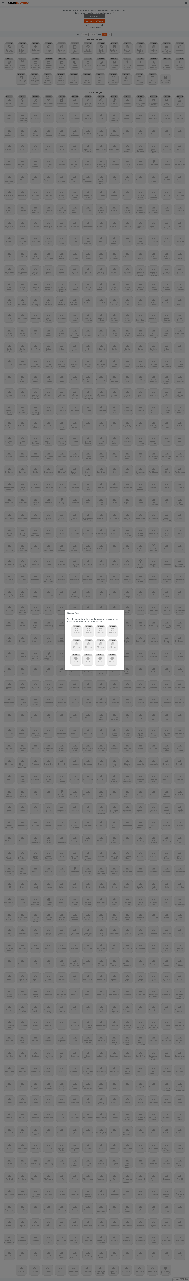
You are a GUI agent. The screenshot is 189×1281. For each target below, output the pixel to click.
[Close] (120, 613)
